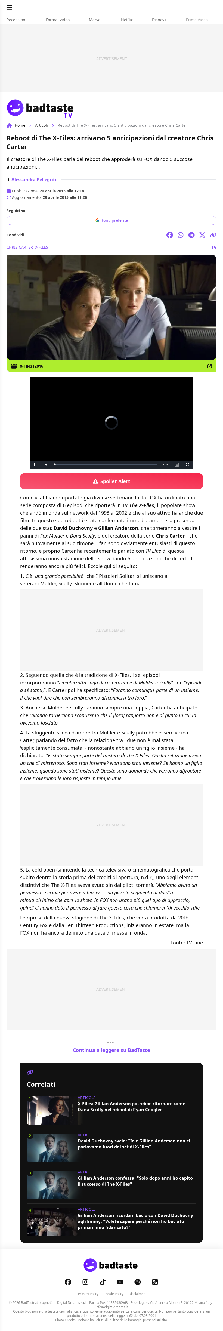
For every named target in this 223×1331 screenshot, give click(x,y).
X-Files (41, 247)
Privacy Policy (88, 1294)
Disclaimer (137, 1294)
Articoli (41, 125)
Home (20, 125)
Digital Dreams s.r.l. (71, 1302)
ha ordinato (171, 497)
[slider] (100, 464)
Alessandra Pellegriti (33, 180)
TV (213, 247)
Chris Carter (20, 247)
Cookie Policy (113, 1294)
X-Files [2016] (32, 366)
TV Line (194, 942)
